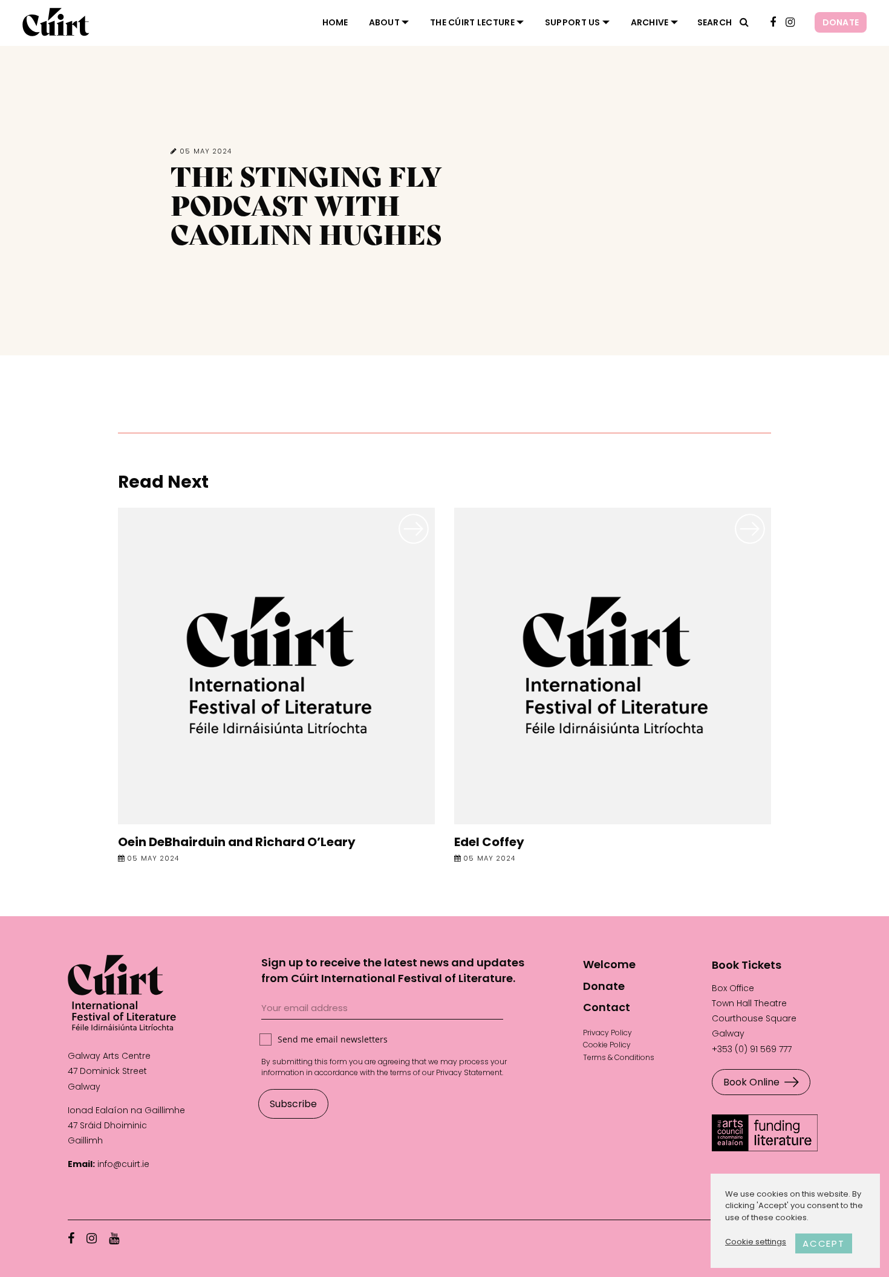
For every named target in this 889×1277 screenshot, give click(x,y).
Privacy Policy (607, 1032)
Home (335, 22)
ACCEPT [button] (824, 1243)
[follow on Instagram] (790, 22)
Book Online (751, 1082)
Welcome (609, 964)
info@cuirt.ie (123, 1164)
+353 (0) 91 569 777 (752, 1049)
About (384, 22)
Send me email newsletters (333, 1039)
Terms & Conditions (618, 1057)
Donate (840, 22)
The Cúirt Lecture (472, 22)
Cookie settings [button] (755, 1241)
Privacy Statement (469, 1072)
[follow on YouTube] (114, 1238)
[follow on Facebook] (773, 22)
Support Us (573, 22)
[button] (744, 22)
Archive (650, 22)
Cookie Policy (607, 1044)
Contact (606, 1007)
